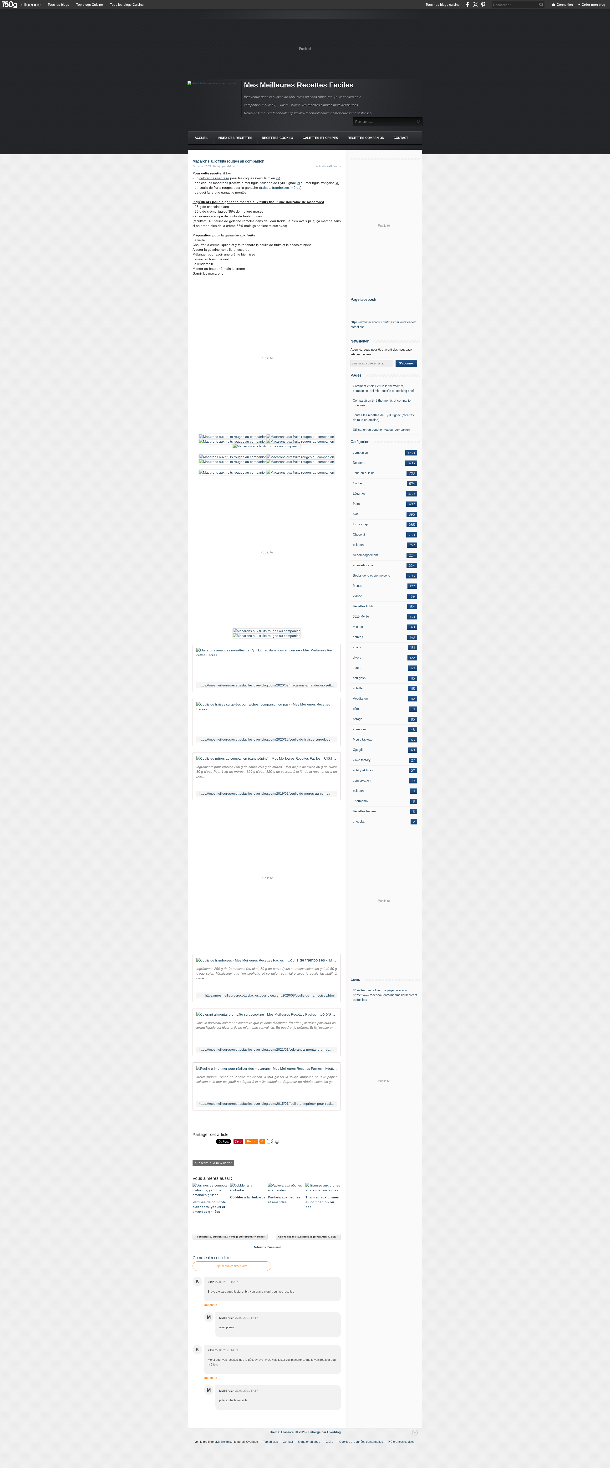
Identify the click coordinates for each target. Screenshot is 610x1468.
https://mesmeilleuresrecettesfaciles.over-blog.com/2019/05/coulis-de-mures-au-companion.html (267, 793)
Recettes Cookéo (277, 138)
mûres (295, 187)
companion (360, 452)
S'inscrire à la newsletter (213, 1163)
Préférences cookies (401, 1441)
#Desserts (335, 166)
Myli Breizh (221, 1441)
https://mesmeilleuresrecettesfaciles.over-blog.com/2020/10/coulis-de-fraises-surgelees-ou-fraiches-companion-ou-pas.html (267, 739)
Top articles (270, 1441)
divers (357, 657)
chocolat (359, 821)
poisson (358, 545)
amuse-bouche (363, 565)
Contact (401, 138)
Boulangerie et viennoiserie (371, 575)
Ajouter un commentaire (231, 1266)
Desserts (359, 463)
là (337, 183)
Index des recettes (235, 138)
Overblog (334, 1432)
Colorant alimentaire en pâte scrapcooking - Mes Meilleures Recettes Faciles (328, 1014)
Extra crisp (360, 524)
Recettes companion (366, 138)
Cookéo (358, 483)
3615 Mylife (361, 616)
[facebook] (467, 4)
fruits (356, 504)
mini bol (358, 627)
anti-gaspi (359, 678)
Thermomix (360, 801)
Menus (357, 586)
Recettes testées (364, 811)
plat (355, 514)
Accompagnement (365, 555)
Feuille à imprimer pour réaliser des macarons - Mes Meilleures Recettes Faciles (331, 1068)
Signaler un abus (309, 1441)
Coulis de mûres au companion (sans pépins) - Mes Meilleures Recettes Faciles (330, 758)
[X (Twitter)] (475, 4)
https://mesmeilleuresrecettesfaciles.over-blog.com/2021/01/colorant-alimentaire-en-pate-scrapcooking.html (267, 1049)
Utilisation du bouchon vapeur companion (381, 429)
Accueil (201, 138)
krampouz (359, 729)
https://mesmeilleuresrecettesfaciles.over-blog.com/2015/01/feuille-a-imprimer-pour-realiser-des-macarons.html (267, 1103)
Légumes (359, 493)
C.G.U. (330, 1441)
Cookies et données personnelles (361, 1441)
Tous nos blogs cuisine (443, 4)
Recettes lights (363, 606)
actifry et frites (363, 770)
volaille (357, 688)
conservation (362, 780)
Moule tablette (362, 739)
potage (357, 719)
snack (357, 647)
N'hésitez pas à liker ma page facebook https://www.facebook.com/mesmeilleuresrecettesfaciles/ (385, 995)
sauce (357, 668)
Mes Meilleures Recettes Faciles (298, 85)
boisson (358, 791)
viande (357, 596)
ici (277, 178)
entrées (358, 637)
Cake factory (362, 760)
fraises (265, 187)
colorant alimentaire (214, 178)
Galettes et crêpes (320, 138)
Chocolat (359, 534)
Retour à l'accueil (267, 1247)
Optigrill (358, 750)
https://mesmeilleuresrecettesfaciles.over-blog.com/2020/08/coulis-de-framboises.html (270, 995)
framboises (280, 187)
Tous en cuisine (364, 473)
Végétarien (360, 698)
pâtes (357, 709)
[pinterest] (483, 4)
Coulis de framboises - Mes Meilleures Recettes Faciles (312, 960)
